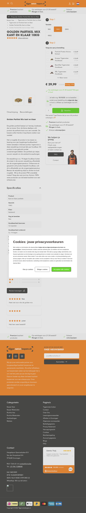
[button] (61, 269)
